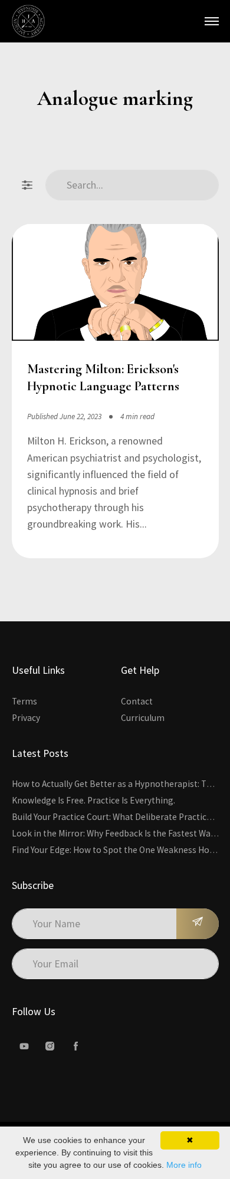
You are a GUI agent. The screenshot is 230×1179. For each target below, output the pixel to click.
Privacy (26, 717)
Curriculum (143, 717)
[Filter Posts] (27, 185)
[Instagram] (50, 1046)
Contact (137, 701)
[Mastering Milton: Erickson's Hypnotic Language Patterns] (115, 284)
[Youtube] (24, 1046)
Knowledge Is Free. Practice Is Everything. (93, 800)
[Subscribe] (197, 923)
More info (184, 1165)
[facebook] (76, 1046)
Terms (24, 701)
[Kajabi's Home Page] (28, 21)
